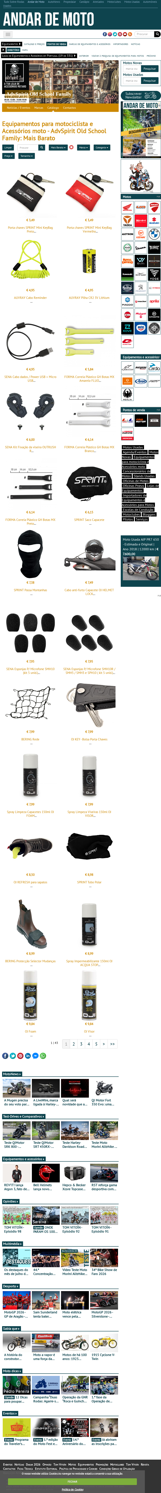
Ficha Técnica (25, 1469)
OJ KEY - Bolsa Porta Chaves (89, 739)
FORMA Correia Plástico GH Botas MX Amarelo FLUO (89, 379)
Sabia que (10, 1328)
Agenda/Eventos (135, 452)
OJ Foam (30, 1031)
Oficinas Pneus (133, 486)
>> (112, 1044)
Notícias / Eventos (18, 108)
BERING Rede (30, 739)
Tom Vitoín (59, 1464)
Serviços (142, 519)
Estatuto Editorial (46, 1469)
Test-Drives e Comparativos (22, 1116)
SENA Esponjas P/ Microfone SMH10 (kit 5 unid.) (30, 671)
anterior (84, 56)
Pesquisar (150, 69)
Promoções (102, 1464)
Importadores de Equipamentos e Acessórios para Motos (138, 500)
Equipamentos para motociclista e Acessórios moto (138, 462)
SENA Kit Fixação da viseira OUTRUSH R (30, 449)
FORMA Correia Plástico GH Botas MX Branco (89, 449)
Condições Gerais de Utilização (117, 1469)
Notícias (19, 1464)
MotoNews (11, 1074)
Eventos (9, 1413)
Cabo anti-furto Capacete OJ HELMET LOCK (89, 592)
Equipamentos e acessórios (22, 1159)
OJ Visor (89, 1031)
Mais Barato (57, 147)
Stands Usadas (144, 476)
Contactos (69, 108)
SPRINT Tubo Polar (89, 882)
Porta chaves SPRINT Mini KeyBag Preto (30, 229)
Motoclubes (131, 514)
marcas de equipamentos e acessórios (89, 44)
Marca (82, 147)
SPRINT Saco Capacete (89, 520)
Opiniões (9, 1201)
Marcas (38, 108)
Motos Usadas (133, 447)
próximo (151, 56)
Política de (72, 1489)
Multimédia (11, 1244)
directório (13, 50)
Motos (72, 1464)
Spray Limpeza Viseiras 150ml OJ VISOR (89, 814)
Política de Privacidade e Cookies (78, 1469)
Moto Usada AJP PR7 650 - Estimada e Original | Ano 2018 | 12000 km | (141, 546)
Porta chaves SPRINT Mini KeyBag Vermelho (89, 229)
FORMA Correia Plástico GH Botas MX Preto (30, 522)
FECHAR (72, 1481)
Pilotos (128, 519)
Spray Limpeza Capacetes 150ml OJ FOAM (30, 814)
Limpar (8, 147)
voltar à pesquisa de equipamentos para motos (118, 56)
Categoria (101, 147)
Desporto (9, 1286)
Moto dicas (11, 1371)
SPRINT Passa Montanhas (30, 590)
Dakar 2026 (33, 1464)
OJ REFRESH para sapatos (30, 882)
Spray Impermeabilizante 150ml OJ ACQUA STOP (89, 963)
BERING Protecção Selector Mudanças (30, 961)
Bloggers (149, 514)
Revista (145, 1464)
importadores (120, 44)
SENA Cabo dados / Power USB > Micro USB (30, 379)
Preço (7, 155)
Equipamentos (86, 1464)
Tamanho (26, 155)
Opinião (47, 1464)
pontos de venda (56, 44)
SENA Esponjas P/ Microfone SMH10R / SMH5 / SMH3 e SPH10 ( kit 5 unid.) (89, 671)
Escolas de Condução (138, 509)
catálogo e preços (34, 44)
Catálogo (53, 108)
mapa (25, 50)
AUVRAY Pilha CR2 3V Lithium (89, 298)
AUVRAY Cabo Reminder (30, 298)
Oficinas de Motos (136, 481)
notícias (135, 44)
